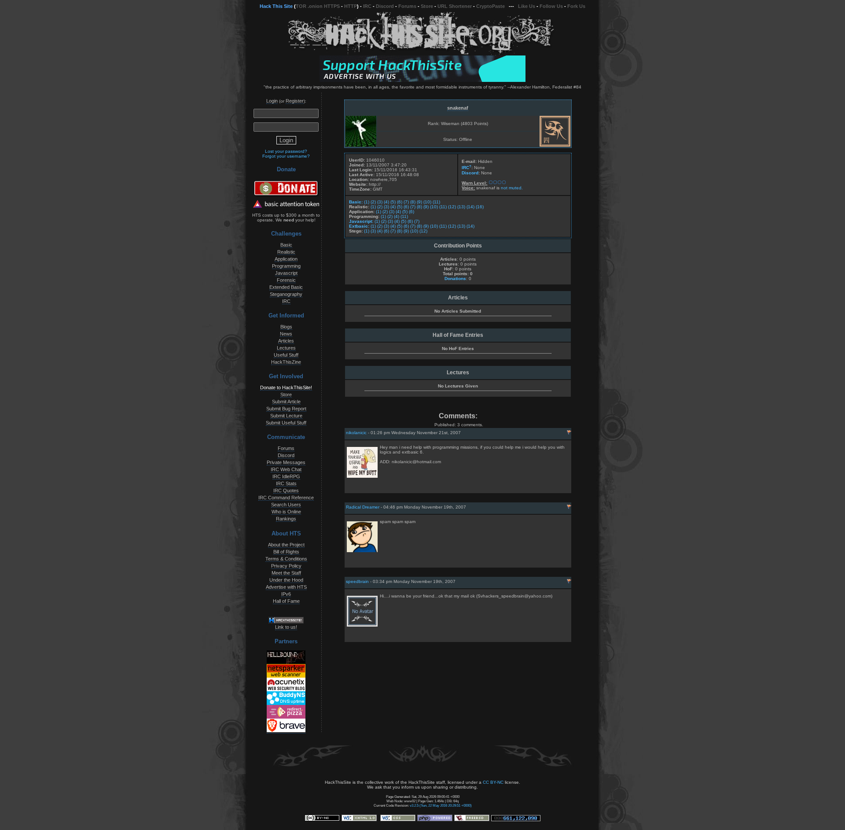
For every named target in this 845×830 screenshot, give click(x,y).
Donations (455, 278)
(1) (366, 201)
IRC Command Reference (286, 497)
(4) (386, 201)
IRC (367, 6)
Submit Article (286, 401)
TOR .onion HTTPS (318, 6)
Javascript (286, 273)
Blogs (286, 326)
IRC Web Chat (286, 469)
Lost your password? (286, 151)
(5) (393, 201)
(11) (436, 201)
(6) (399, 201)
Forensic (286, 280)
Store (427, 6)
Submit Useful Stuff (286, 422)
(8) (412, 201)
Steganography (286, 294)
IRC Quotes (286, 490)
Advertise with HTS (286, 587)
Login (272, 100)
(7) (406, 201)
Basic (286, 244)
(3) (379, 201)
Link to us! (286, 627)
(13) (461, 206)
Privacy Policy (286, 565)
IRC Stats (286, 483)
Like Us (526, 6)
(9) (419, 201)
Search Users (286, 504)
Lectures (286, 347)
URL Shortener (454, 6)
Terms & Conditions (286, 558)
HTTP (350, 6)
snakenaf (457, 108)
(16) (480, 206)
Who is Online (286, 511)
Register (295, 100)
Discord (385, 6)
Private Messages (286, 462)
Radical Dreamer (362, 507)
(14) (470, 206)
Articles (286, 340)
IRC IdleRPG (286, 476)
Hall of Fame (286, 601)
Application (286, 259)
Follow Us (551, 6)
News (286, 333)
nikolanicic (356, 432)
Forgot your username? (286, 156)
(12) (452, 206)
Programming (286, 266)
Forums (407, 6)
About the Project (286, 544)
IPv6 (286, 594)
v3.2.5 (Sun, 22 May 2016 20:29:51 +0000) (441, 805)
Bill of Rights (286, 551)
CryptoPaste (490, 6)
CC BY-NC (493, 782)
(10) (427, 201)
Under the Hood (286, 580)
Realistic (286, 252)
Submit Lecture (286, 415)
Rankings (286, 518)
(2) (373, 201)
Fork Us (576, 6)
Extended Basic (286, 287)
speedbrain (357, 581)
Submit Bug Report (286, 408)
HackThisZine (286, 362)
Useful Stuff (286, 355)
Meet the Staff (286, 572)
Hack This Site (276, 6)
